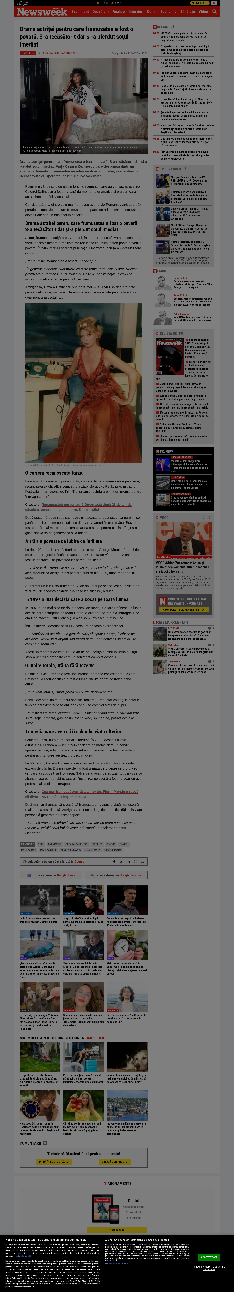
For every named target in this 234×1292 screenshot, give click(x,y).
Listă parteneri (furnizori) (116, 1263)
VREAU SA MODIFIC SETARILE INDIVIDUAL (209, 1268)
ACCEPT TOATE (209, 1257)
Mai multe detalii (23, 1256)
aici (52, 1275)
